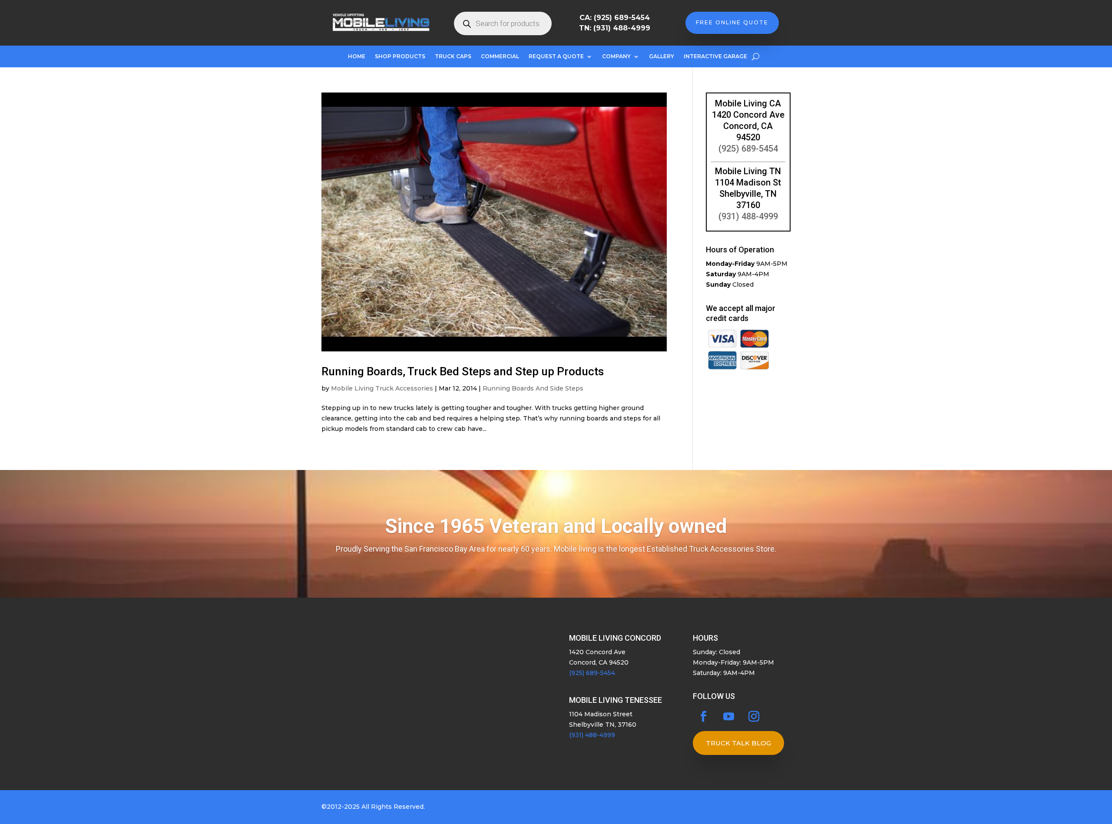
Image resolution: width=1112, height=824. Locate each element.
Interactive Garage (715, 56)
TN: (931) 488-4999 (614, 28)
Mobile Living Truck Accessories (382, 388)
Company (616, 56)
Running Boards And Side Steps (533, 388)
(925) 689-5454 (748, 148)
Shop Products (400, 56)
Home (356, 56)
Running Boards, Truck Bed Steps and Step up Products (462, 371)
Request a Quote (556, 56)
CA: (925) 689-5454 (614, 17)
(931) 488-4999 (748, 216)
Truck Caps (453, 56)
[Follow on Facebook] (704, 717)
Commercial (500, 56)
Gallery (661, 56)
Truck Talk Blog (738, 743)
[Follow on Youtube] (729, 717)
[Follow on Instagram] (754, 717)
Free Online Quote (732, 22)
